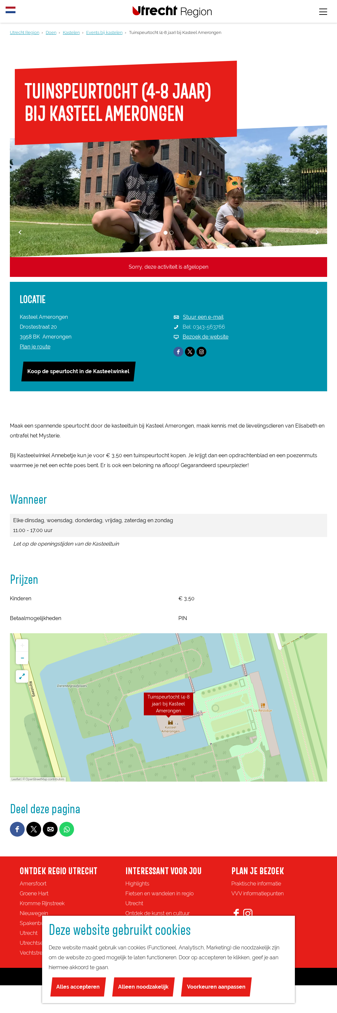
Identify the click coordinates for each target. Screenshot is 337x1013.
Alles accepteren (78, 987)
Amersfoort (33, 883)
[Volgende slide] (317, 232)
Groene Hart (34, 893)
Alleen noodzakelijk (143, 987)
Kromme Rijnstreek (42, 903)
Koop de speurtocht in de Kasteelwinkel (78, 371)
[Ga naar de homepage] (172, 11)
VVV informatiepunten (257, 893)
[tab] (166, 233)
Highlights (137, 883)
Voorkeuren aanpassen (216, 987)
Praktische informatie (256, 883)
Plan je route (35, 346)
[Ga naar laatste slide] (20, 232)
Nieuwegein (34, 913)
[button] (168, 707)
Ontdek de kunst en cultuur (157, 913)
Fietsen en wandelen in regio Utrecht (159, 898)
